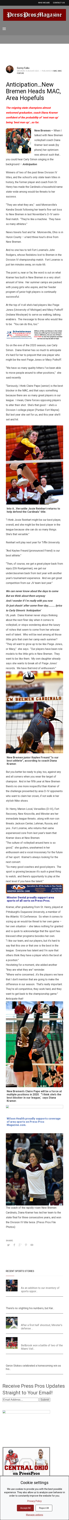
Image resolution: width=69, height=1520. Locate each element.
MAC (55, 71)
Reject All (44, 1508)
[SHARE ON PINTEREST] (25, 1244)
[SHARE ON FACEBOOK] (14, 1244)
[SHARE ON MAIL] (31, 1244)
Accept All (25, 1508)
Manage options (34, 1514)
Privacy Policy (34, 1501)
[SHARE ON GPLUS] (20, 1244)
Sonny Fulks (23, 68)
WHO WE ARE (44, 3)
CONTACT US (59, 3)
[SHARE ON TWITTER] (8, 1245)
